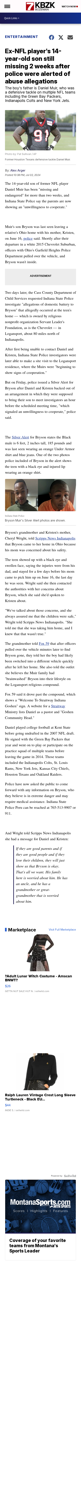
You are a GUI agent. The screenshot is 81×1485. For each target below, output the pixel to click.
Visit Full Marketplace (62, 929)
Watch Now (69, 6)
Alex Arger (17, 170)
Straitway (58, 705)
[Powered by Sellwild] (70, 1175)
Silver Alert (20, 437)
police (28, 238)
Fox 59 (44, 643)
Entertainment (21, 37)
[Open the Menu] (7, 6)
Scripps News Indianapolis (55, 538)
